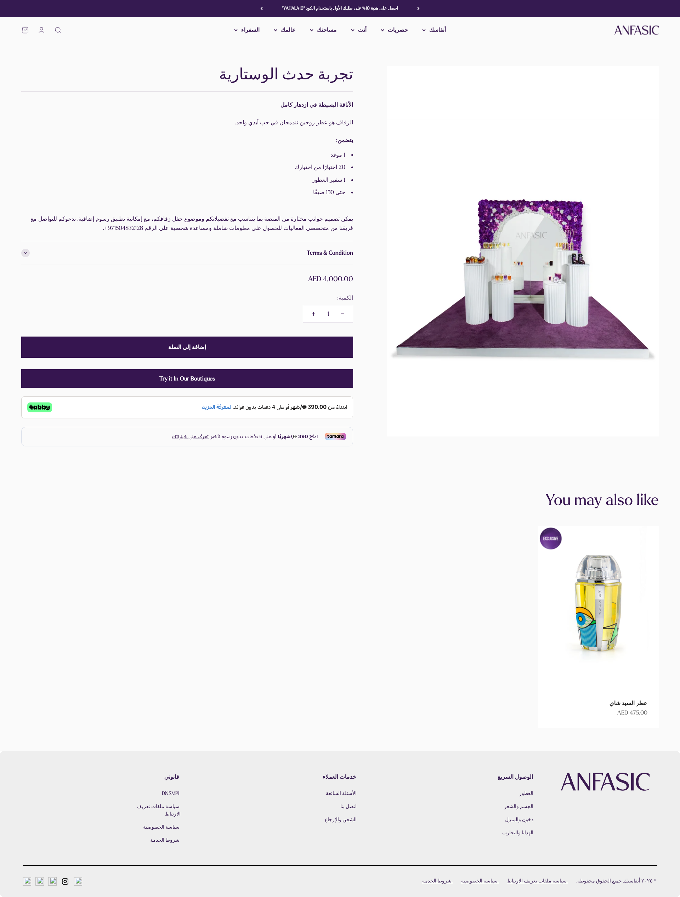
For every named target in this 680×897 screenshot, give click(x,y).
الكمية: (345, 298)
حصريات (398, 30)
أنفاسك (437, 30)
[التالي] (261, 8)
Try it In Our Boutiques (187, 379)
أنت (362, 30)
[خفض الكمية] (342, 313)
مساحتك (327, 30)
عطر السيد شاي (628, 703)
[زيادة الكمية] (313, 313)
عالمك (288, 30)
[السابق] (418, 8)
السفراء (250, 30)
